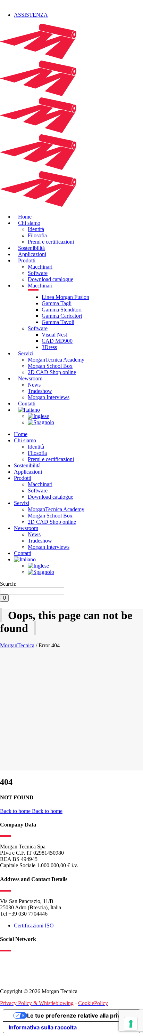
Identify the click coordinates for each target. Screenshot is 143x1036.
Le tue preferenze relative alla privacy (78, 1015)
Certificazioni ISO (34, 925)
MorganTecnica (17, 645)
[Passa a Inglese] (38, 416)
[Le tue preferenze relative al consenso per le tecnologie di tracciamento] (130, 1023)
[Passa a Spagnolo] (41, 422)
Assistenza (31, 15)
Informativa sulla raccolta (43, 1027)
